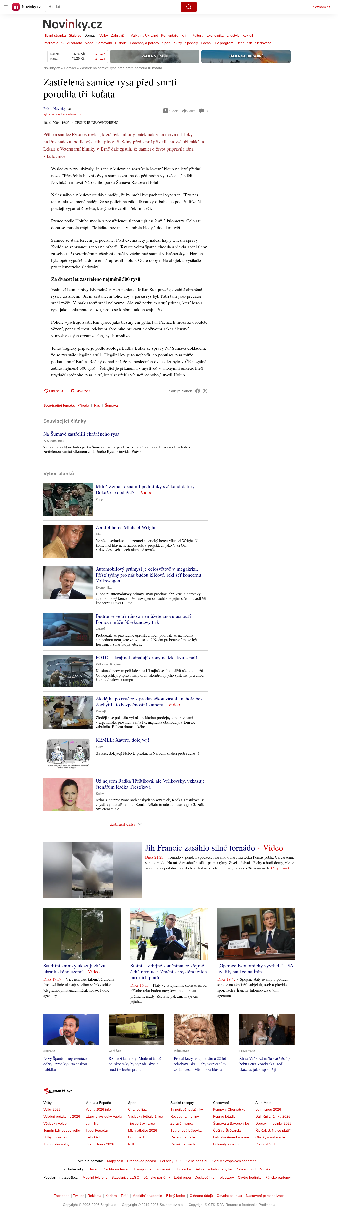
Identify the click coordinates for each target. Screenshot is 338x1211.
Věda (89, 43)
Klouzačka (183, 1169)
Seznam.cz (321, 7)
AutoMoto (74, 43)
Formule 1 (136, 1137)
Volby (103, 35)
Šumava (111, 405)
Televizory (226, 1177)
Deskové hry (204, 1177)
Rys (97, 405)
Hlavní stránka (54, 35)
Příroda (83, 405)
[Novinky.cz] (73, 25)
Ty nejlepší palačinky (186, 1109)
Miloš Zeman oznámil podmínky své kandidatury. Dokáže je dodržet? (146, 489)
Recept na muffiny (184, 1116)
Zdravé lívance (182, 1123)
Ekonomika (215, 35)
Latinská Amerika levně (231, 1137)
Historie (121, 43)
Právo (47, 108)
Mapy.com (115, 1161)
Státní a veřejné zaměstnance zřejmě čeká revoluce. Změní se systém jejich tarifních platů (168, 971)
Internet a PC (53, 43)
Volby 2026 (52, 1109)
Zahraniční (119, 35)
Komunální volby (56, 1144)
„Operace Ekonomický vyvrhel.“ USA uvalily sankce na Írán (255, 968)
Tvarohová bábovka (186, 1130)
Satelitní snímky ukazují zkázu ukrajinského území (74, 968)
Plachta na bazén (116, 1169)
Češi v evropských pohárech (234, 1161)
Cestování (104, 43)
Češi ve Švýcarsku (227, 1130)
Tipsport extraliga (141, 1123)
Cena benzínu (197, 1161)
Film (99, 534)
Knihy (100, 793)
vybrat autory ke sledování (60, 114)
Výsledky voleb (55, 1123)
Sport (166, 43)
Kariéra (111, 1196)
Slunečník (163, 1169)
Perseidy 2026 (171, 1161)
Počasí (206, 43)
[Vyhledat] (189, 7)
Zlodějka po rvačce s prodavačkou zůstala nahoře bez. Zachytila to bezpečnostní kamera (150, 701)
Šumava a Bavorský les (231, 1123)
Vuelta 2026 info (98, 1109)
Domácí (90, 35)
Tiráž (124, 1196)
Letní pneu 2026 (268, 1109)
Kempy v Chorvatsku (229, 1109)
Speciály (191, 43)
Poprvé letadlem (226, 1116)
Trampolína (142, 1169)
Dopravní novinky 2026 (273, 1123)
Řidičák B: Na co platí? (273, 1130)
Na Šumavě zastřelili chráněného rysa (81, 433)
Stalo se (75, 35)
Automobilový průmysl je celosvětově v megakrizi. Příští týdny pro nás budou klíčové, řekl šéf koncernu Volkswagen (148, 574)
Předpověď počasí (141, 1161)
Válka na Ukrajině (144, 35)
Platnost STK (265, 1144)
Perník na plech (182, 1144)
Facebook (61, 1196)
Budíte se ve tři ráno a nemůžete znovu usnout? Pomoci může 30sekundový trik (143, 619)
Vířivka (265, 1169)
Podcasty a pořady (144, 43)
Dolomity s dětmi (226, 1144)
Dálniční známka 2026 (272, 1116)
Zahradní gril (246, 1169)
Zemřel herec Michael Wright (126, 527)
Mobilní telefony (95, 1177)
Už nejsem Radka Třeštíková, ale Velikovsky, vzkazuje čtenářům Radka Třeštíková (150, 783)
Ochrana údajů (201, 1196)
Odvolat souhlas (229, 1196)
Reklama (94, 1196)
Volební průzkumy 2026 (61, 1116)
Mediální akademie (147, 1196)
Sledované (263, 43)
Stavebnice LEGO (125, 1177)
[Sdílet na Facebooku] (197, 390)
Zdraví (100, 629)
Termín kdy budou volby (62, 1130)
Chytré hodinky (249, 1177)
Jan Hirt (92, 1123)
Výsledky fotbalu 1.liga (145, 1116)
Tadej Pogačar (97, 1130)
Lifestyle (233, 35)
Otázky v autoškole (270, 1137)
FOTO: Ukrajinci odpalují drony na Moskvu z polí (146, 657)
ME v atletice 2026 (142, 1130)
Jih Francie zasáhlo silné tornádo (200, 847)
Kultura (197, 35)
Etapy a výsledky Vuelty (104, 1116)
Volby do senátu (55, 1137)
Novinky (59, 108)
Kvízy (177, 43)
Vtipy (99, 499)
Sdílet (191, 110)
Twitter (78, 1196)
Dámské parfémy (156, 1177)
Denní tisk (244, 43)
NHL (131, 1144)
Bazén (93, 1169)
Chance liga (137, 1109)
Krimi (185, 35)
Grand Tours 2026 (100, 1144)
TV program (224, 43)
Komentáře (169, 35)
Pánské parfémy (278, 1177)
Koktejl (247, 35)
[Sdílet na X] (205, 390)
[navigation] (6, 7)
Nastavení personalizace (265, 1196)
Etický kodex (176, 1196)
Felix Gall (93, 1137)
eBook (173, 110)
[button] (68, 499)
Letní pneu (182, 1177)
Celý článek (280, 867)
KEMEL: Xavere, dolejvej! (122, 740)
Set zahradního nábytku (213, 1169)
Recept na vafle (182, 1137)
